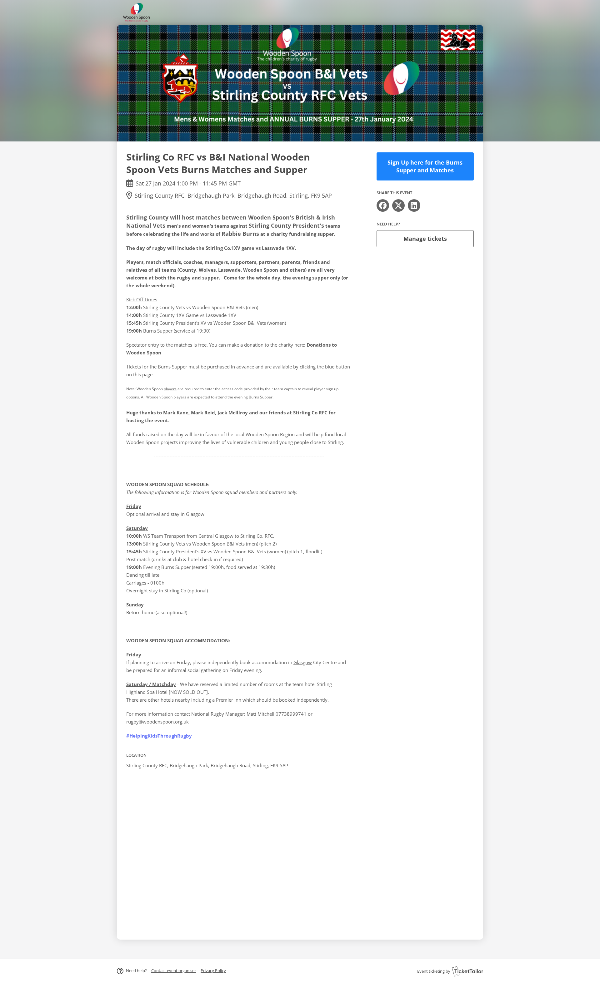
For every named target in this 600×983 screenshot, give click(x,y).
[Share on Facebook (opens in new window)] (383, 205)
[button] (173, 970)
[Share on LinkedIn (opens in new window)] (414, 205)
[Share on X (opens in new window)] (398, 205)
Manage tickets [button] (425, 238)
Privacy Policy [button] (213, 970)
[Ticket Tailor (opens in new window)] (467, 971)
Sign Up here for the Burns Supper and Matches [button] (425, 166)
